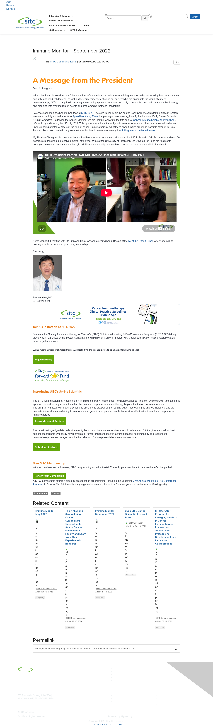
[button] (61, 16)
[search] (144, 18)
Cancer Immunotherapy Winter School (154, 120)
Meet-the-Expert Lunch (140, 241)
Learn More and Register (49, 421)
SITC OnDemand (122, 701)
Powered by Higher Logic (106, 724)
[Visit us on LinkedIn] (115, 668)
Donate (10, 8)
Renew (10, 5)
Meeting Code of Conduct (172, 695)
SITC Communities (123, 695)
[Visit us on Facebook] (115, 680)
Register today (43, 359)
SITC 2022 (87, 113)
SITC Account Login (79, 701)
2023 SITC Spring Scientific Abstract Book (136, 514)
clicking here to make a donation (138, 130)
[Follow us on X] (115, 674)
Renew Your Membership (49, 476)
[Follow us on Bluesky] (115, 671)
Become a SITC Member (81, 695)
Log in (195, 16)
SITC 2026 (74, 698)
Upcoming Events (123, 698)
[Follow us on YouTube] (115, 677)
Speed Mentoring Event (85, 116)
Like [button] (177, 62)
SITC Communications (63, 61)
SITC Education (136, 523)
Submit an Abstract (46, 447)
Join (8, 1)
